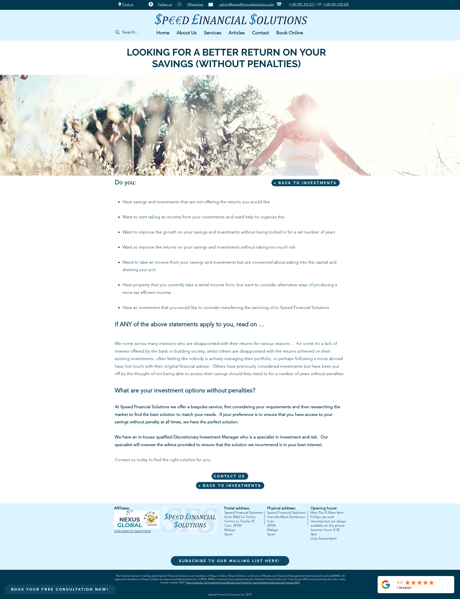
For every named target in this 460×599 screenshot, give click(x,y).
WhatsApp (195, 4)
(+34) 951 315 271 (302, 4)
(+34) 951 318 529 (336, 4)
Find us (127, 4)
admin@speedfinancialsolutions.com (246, 4)
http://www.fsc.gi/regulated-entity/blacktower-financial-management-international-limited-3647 (243, 582)
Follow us (165, 4)
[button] (186, 32)
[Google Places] (119, 4)
